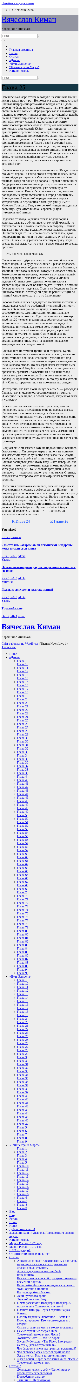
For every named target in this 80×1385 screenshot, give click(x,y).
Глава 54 (22, 832)
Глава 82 (22, 941)
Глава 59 (22, 850)
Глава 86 (22, 955)
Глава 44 (22, 794)
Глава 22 (22, 710)
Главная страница (21, 49)
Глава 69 (22, 888)
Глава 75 (22, 913)
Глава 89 (22, 966)
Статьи (14, 56)
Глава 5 (22, 815)
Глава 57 (22, 843)
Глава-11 (22, 1169)
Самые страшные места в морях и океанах (45, 1327)
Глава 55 (22, 836)
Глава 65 (22, 874)
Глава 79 (22, 927)
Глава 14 (22, 678)
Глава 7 (22, 892)
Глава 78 (22, 924)
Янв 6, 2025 (9, 556)
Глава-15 (23, 1183)
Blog (12, 1211)
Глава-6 (22, 1197)
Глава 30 (22, 741)
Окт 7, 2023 (9, 616)
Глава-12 (23, 1173)
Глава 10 (22, 664)
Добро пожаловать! (22, 1229)
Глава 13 (22, 674)
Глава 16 (22, 685)
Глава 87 (22, 959)
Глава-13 (23, 1176)
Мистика (7, 581)
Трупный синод (12, 608)
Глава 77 (22, 920)
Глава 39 (22, 773)
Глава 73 (22, 906)
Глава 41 (22, 783)
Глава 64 (22, 871)
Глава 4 (22, 776)
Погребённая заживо (31, 1376)
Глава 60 (22, 857)
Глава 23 (22, 713)
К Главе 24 (21, 521)
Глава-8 (22, 1204)
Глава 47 (22, 804)
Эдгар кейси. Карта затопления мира (41, 1355)
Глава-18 (23, 1194)
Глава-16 (23, 1187)
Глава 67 (22, 881)
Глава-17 (23, 1190)
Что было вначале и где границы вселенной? (47, 1348)
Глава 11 (22, 667)
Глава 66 (22, 878)
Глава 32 (22, 748)
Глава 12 (22, 671)
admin (21, 556)
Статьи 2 (15, 1366)
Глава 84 (22, 948)
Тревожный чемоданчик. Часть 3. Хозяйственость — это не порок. (39, 1336)
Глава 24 (22, 717)
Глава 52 (22, 825)
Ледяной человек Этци (32, 1299)
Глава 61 (22, 860)
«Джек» (14, 60)
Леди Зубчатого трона (31, 1295)
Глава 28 (22, 731)
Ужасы (6, 559)
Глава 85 (22, 952)
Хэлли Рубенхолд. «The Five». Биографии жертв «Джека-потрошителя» (44, 1343)
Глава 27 (22, 727)
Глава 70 (22, 895)
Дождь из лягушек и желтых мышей (27, 589)
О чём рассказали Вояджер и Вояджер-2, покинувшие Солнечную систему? (44, 1304)
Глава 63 (22, 867)
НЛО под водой (19, 1250)
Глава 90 (22, 973)
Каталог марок (19, 70)
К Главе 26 (59, 521)
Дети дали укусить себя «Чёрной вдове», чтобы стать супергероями (44, 1371)
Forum (13, 53)
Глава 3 (22, 738)
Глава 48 (22, 808)
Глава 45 (22, 797)
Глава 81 (22, 938)
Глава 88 (22, 962)
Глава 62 (22, 864)
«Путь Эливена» (20, 63)
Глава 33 (22, 752)
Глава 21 (22, 706)
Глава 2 (22, 699)
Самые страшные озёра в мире (37, 1331)
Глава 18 (22, 692)
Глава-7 (22, 1201)
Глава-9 (22, 1208)
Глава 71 (22, 899)
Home (13, 653)
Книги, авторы (11, 537)
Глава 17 (22, 688)
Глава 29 (22, 734)
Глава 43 (22, 790)
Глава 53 (22, 829)
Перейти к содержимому (18, 3)
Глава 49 (22, 811)
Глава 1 (22, 660)
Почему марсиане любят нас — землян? (43, 1317)
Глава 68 (22, 885)
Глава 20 (22, 702)
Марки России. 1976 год (25, 1243)
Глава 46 (22, 801)
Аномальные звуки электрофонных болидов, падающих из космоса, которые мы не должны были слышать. (47, 1264)
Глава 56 (22, 839)
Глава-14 (23, 1180)
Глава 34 (22, 755)
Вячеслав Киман (29, 19)
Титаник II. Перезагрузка (33, 1380)
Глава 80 (22, 934)
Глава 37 (22, 766)
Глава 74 (22, 910)
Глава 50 (22, 818)
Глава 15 (22, 681)
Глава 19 (22, 695)
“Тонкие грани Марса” (24, 67)
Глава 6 (22, 853)
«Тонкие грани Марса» (24, 1145)
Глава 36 (22, 762)
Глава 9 (22, 969)
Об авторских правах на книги (29, 1253)
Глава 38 (22, 769)
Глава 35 (22, 759)
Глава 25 (22, 720)
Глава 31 (22, 745)
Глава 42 (22, 787)
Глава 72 (22, 902)
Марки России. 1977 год (25, 1246)
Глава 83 (22, 945)
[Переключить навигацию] (3, 40)
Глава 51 (22, 822)
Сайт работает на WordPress (20, 643)
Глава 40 (22, 780)
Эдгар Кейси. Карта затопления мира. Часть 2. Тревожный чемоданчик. (47, 1360)
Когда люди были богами (33, 1292)
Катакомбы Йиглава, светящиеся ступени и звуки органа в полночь (46, 1287)
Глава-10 (23, 1166)
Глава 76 (22, 917)
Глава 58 (22, 846)
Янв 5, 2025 (9, 597)
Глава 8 (22, 931)
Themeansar (9, 647)
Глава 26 (22, 724)
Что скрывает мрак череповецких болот (43, 1352)
